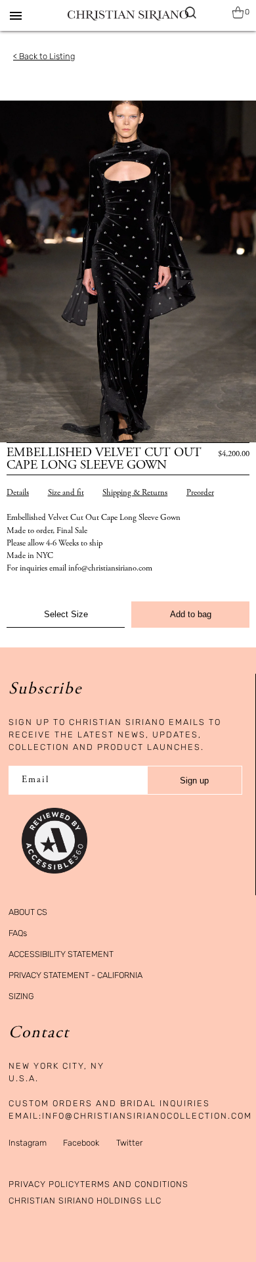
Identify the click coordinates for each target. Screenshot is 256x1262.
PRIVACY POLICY (44, 1184)
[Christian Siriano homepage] (128, 15)
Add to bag (190, 614)
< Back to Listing (44, 56)
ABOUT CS (28, 912)
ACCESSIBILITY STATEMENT (61, 954)
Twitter (129, 1143)
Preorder (200, 493)
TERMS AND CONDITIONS (134, 1184)
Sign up (194, 780)
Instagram (28, 1143)
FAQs (18, 933)
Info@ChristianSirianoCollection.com (147, 1116)
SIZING (21, 996)
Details (18, 493)
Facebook (81, 1143)
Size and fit (66, 493)
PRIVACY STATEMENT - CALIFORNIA (75, 975)
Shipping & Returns (134, 493)
